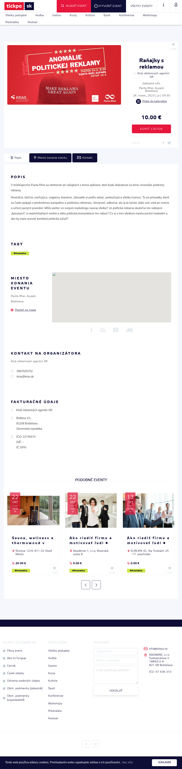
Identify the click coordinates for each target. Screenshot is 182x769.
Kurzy (73, 15)
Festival (32, 22)
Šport (106, 15)
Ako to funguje (16, 658)
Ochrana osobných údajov (23, 680)
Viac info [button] (127, 762)
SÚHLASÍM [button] (164, 762)
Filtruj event (14, 650)
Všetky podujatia (16, 15)
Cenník (11, 666)
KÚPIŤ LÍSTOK (151, 129)
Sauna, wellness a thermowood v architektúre (33, 543)
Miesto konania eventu (52, 158)
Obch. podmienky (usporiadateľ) (18, 698)
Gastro (56, 15)
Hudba (39, 15)
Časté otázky (15, 673)
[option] (33, 534)
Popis (17, 158)
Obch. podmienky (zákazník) (24, 688)
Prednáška (12, 22)
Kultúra (90, 15)
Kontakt (87, 158)
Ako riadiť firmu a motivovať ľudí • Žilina (90, 543)
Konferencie (126, 15)
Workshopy (150, 15)
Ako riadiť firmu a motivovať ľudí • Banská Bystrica (148, 543)
